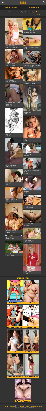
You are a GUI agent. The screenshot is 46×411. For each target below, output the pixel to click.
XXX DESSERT (23, 3)
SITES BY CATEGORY (11, 7)
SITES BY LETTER (34, 7)
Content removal (36, 406)
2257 (28, 406)
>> (43, 15)
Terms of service (9, 406)
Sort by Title (33, 12)
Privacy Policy (20, 406)
